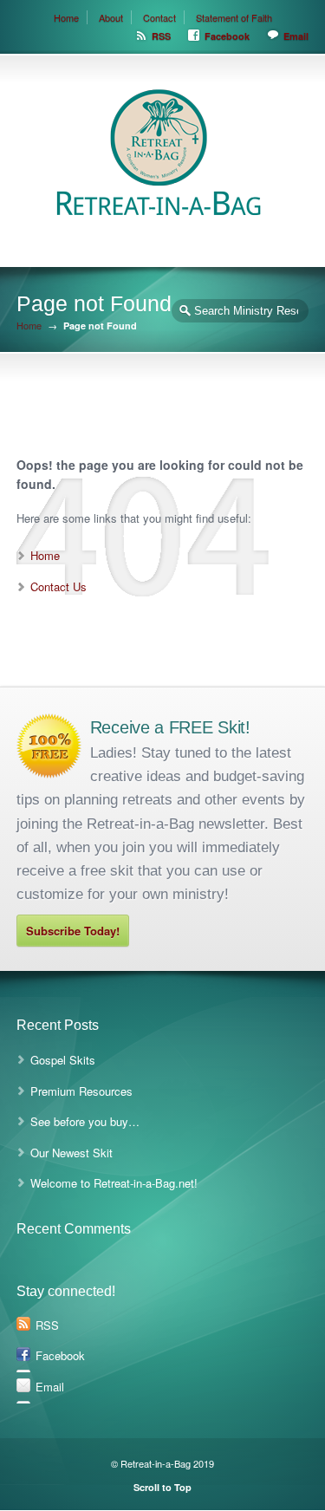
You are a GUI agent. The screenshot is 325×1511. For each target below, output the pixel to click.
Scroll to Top (162, 1487)
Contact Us (58, 586)
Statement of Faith (234, 17)
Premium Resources (81, 1091)
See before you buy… (85, 1121)
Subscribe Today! (73, 930)
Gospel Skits (62, 1060)
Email (296, 35)
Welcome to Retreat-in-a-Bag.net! (114, 1183)
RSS (161, 35)
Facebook (227, 35)
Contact (159, 17)
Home (66, 17)
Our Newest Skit (71, 1152)
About (111, 17)
